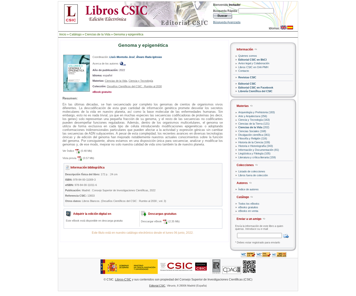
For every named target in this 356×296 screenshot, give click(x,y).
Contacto (243, 70)
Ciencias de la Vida (97, 34)
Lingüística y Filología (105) (254, 153)
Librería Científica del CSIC (255, 91)
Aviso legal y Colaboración (253, 63)
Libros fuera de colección (253, 175)
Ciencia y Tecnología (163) (254, 119)
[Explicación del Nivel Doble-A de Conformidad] (279, 256)
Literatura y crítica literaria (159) (257, 157)
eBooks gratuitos (248, 207)
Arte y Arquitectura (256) (252, 116)
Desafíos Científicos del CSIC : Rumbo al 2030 (134, 86)
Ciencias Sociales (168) (252, 131)
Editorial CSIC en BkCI (252, 59)
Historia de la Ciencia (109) (254, 142)
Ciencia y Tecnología (141, 80)
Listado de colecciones (251, 171)
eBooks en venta (248, 210)
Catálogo (76, 34)
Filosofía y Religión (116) (252, 138)
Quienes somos (247, 55)
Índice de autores (248, 189)
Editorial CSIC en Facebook (255, 87)
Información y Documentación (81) (258, 149)
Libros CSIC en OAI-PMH (253, 67)
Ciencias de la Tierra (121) (254, 123)
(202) (253, 127)
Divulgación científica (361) (254, 134)
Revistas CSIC (247, 77)
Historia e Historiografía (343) (255, 145)
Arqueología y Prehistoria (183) (256, 112)
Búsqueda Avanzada (226, 22)
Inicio (62, 34)
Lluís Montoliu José (122, 57)
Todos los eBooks (248, 203)
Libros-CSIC (123, 279)
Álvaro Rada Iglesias (149, 57)
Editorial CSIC (247, 83)
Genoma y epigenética (128, 34)
